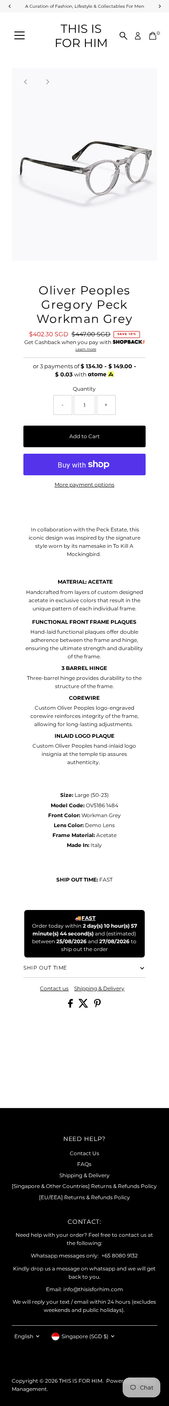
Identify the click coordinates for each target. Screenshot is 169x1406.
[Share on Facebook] (71, 1005)
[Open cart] (152, 36)
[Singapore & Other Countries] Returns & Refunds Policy (84, 1186)
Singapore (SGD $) (85, 1336)
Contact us (54, 988)
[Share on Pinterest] (97, 1005)
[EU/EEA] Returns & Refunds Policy (84, 1197)
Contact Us (84, 1153)
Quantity (84, 388)
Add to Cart (84, 436)
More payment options (84, 484)
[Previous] (26, 82)
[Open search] (123, 36)
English (23, 1336)
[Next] (47, 82)
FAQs (84, 1164)
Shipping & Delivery (99, 988)
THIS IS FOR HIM (81, 36)
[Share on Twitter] (84, 1005)
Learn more (85, 349)
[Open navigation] (19, 36)
